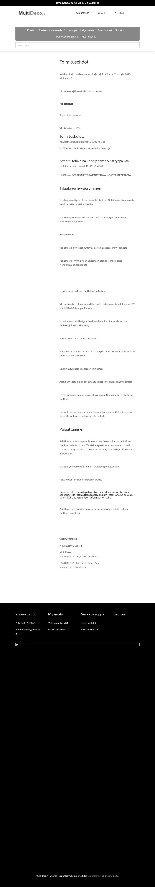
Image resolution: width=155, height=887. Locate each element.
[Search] (136, 45)
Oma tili (102, 13)
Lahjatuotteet (87, 30)
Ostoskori (119, 13)
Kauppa (73, 30)
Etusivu (31, 30)
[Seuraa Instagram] (137, 13)
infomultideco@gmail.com (91, 494)
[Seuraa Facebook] (132, 13)
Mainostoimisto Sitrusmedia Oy (102, 875)
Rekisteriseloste (89, 629)
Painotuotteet (105, 30)
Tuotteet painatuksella (50, 30)
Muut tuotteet (89, 37)
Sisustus (119, 30)
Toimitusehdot (88, 622)
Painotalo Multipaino (67, 37)
